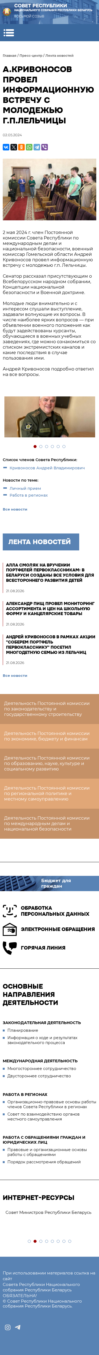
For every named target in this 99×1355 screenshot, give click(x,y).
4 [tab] (52, 446)
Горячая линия (43, 948)
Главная (9, 56)
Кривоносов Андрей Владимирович (47, 467)
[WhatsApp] (29, 147)
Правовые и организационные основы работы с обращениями (47, 1152)
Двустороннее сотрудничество (39, 1076)
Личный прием (25, 488)
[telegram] (18, 1327)
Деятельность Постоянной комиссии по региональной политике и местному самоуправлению (47, 793)
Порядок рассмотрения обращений (44, 1162)
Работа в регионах (29, 495)
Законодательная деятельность (42, 1022)
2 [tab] (41, 446)
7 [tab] (64, 1241)
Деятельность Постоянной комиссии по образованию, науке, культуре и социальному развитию (47, 763)
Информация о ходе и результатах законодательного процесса (42, 1040)
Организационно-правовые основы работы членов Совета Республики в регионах (51, 1104)
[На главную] (7, 12)
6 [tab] (64, 446)
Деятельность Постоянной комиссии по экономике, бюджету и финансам (47, 736)
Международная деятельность (40, 1060)
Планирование (22, 1030)
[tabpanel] (49, 417)
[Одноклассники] (21, 147)
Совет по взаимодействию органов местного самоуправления (43, 1117)
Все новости (15, 509)
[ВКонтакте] (6, 147)
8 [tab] (70, 1241)
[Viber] (44, 147)
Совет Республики (53, 7)
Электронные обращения (58, 929)
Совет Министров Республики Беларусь (48, 1212)
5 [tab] (58, 446)
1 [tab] (35, 446)
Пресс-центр (31, 56)
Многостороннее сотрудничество (41, 1068)
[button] (8, 32)
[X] (13, 147)
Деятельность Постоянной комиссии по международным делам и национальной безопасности (47, 824)
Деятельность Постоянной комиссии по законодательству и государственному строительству (47, 709)
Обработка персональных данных (55, 911)
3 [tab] (46, 446)
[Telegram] (37, 147)
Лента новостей (59, 56)
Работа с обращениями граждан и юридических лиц (44, 1140)
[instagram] (8, 1327)
